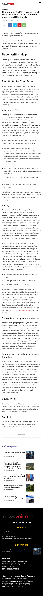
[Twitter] (15, 25)
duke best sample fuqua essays (20, 310)
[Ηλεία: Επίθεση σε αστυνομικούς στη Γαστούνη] (30, 499)
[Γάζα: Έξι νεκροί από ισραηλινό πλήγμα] (30, 455)
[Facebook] (10, 25)
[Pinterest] (20, 25)
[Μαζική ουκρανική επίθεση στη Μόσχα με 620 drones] (30, 488)
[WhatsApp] (24, 25)
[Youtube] (30, 522)
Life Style (5, 9)
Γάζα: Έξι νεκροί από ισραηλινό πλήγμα (14, 453)
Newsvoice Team (8, 21)
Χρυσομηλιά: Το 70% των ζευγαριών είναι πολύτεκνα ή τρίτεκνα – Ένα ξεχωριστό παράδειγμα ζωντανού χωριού (13, 465)
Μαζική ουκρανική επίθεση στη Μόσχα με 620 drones (14, 486)
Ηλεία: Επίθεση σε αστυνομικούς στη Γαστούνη (13, 497)
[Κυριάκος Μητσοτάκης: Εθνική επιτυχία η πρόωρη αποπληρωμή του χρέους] (30, 477)
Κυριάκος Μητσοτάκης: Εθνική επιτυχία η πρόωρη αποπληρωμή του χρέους (14, 476)
